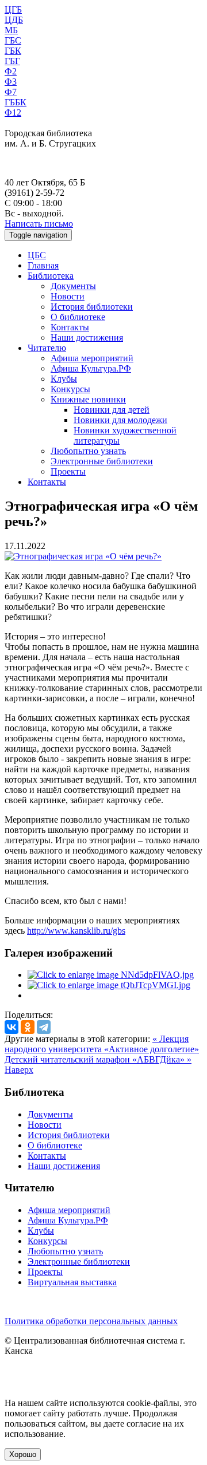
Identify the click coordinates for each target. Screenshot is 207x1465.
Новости (68, 296)
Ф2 (11, 71)
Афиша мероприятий (92, 358)
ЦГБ (13, 9)
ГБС (13, 40)
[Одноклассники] (27, 1027)
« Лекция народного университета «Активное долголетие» (102, 1044)
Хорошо (22, 1454)
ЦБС (37, 255)
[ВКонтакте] (11, 1027)
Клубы (64, 379)
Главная (43, 265)
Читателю (47, 348)
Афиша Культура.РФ (91, 368)
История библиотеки (92, 306)
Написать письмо (39, 223)
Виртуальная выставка (72, 1282)
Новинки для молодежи (120, 420)
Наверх (19, 1070)
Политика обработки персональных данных (91, 1321)
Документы (73, 286)
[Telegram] (44, 1027)
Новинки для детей (112, 409)
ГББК (15, 102)
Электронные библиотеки (102, 461)
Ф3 (11, 81)
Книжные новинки (88, 399)
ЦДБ (14, 20)
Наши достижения (87, 337)
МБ (11, 30)
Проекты (68, 471)
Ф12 (13, 112)
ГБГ (12, 61)
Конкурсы (70, 389)
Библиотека (51, 276)
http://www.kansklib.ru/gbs (76, 930)
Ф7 (11, 92)
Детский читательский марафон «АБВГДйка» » (98, 1059)
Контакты (70, 327)
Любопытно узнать (88, 451)
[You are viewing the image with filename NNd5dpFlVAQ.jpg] (111, 975)
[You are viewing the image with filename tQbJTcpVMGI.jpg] (109, 985)
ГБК (13, 51)
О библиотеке (78, 317)
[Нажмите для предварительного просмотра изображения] (83, 556)
